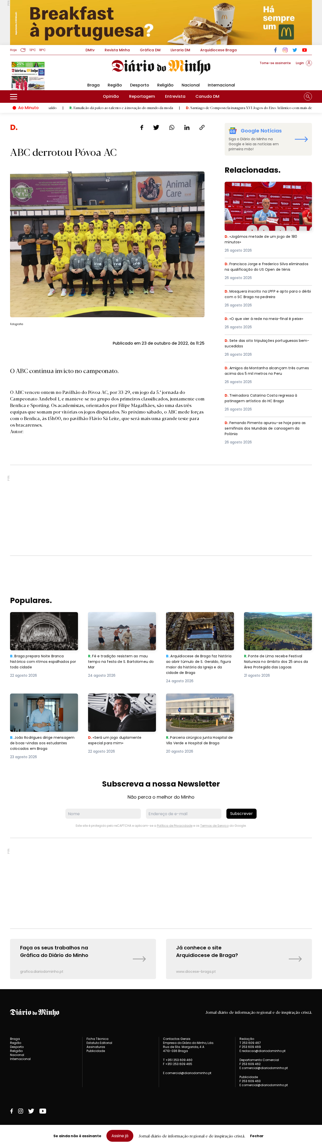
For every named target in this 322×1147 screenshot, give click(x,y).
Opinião (111, 96)
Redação (246, 1039)
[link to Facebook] (275, 50)
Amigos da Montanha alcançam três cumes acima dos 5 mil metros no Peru (264, 371)
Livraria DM (180, 50)
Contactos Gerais (176, 1039)
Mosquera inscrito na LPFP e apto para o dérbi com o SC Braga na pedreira (265, 294)
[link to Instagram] (285, 50)
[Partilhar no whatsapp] (171, 127)
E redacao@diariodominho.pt (262, 1051)
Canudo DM (207, 96)
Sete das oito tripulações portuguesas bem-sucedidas (264, 344)
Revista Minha (117, 50)
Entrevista (175, 96)
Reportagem (142, 96)
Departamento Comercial (259, 1060)
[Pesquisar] (308, 96)
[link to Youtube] (304, 50)
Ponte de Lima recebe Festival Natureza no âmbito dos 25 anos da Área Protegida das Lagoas (277, 621)
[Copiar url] (202, 127)
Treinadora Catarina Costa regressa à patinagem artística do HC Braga (264, 398)
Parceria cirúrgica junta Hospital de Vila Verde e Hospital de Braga (199, 702)
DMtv (90, 50)
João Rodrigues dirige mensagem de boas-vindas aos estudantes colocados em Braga (44, 702)
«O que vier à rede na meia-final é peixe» (266, 319)
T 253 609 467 (250, 1043)
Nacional (191, 85)
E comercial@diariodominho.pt (187, 1073)
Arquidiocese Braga (218, 50)
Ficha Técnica (97, 1039)
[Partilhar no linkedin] (186, 127)
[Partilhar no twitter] (156, 127)
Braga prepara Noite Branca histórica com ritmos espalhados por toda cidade (39, 621)
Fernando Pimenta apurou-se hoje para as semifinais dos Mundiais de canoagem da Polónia (268, 429)
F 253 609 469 (250, 1047)
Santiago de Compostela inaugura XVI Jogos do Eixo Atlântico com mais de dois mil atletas (225, 107)
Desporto (139, 85)
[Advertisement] (161, 510)
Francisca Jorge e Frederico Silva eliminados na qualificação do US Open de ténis (268, 270)
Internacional (221, 85)
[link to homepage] (161, 67)
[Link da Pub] (161, 22)
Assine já (119, 1136)
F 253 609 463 (250, 1081)
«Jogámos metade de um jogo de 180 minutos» (263, 188)
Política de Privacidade (174, 825)
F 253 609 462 (250, 1064)
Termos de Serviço (214, 825)
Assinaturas (96, 1047)
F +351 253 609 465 (177, 1064)
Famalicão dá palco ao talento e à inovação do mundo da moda (85, 107)
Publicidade (96, 1051)
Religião (165, 85)
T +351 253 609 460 (177, 1060)
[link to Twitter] (295, 50)
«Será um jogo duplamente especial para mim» (115, 699)
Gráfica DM (150, 50)
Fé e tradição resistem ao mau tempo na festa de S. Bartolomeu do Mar (122, 621)
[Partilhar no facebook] (141, 127)
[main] (161, 551)
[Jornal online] (36, 75)
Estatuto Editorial (99, 1043)
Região (115, 85)
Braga (93, 85)
